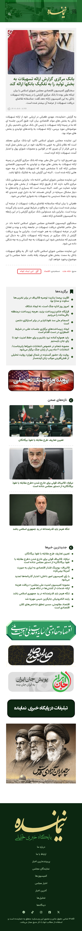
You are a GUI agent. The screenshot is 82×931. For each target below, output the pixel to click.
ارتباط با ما (41, 854)
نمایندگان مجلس (41, 869)
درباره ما (41, 847)
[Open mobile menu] (74, 11)
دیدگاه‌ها (41, 905)
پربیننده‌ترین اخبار (41, 861)
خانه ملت (66, 271)
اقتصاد (47, 271)
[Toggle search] (9, 14)
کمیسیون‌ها (41, 876)
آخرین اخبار (41, 891)
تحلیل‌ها (41, 898)
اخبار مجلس (41, 883)
